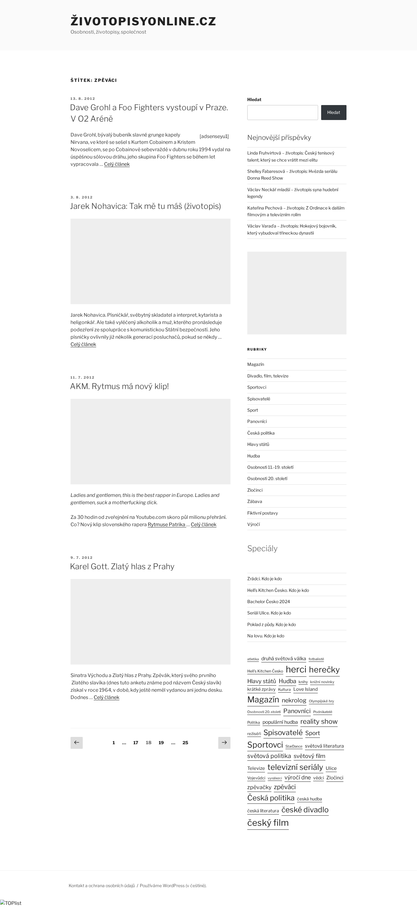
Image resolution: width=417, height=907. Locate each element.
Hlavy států (258, 444)
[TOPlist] (10, 903)
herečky (324, 670)
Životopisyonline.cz (144, 21)
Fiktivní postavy (262, 512)
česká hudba (309, 798)
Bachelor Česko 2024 (268, 601)
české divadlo (305, 809)
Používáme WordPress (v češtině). (173, 885)
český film (268, 822)
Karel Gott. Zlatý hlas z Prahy (122, 566)
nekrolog (294, 700)
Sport (252, 410)
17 (137, 742)
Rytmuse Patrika (167, 524)
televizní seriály (295, 767)
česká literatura (263, 811)
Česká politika (261, 432)
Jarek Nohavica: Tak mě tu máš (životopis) (145, 206)
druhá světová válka (283, 658)
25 (187, 742)
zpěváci (285, 787)
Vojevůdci (256, 778)
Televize (256, 768)
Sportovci (256, 387)
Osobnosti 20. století (267, 478)
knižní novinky (322, 682)
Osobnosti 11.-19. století (270, 467)
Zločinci (255, 490)
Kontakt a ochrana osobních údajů (102, 885)
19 (162, 742)
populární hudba (280, 722)
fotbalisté (316, 659)
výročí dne (298, 777)
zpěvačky (259, 787)
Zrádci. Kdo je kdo (264, 578)
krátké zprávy (261, 689)
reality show (319, 721)
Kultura (284, 689)
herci (296, 669)
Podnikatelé (322, 712)
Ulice (331, 768)
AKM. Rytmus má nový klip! (119, 386)
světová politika (269, 755)
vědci (318, 777)
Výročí (253, 524)
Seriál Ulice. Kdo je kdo (269, 612)
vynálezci (275, 778)
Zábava (254, 501)
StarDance (294, 746)
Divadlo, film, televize (267, 375)
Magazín (255, 364)
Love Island (305, 689)
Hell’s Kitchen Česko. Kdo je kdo (278, 590)
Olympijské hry (321, 701)
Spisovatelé (258, 398)
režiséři (254, 733)
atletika (253, 659)
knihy (303, 681)
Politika (253, 722)
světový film (309, 755)
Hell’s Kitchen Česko (265, 671)
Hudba (253, 455)
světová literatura (324, 746)
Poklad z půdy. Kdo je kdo (271, 624)
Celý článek (117, 164)
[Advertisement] (150, 261)
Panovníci (257, 421)
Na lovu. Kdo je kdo (265, 635)
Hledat (254, 99)
